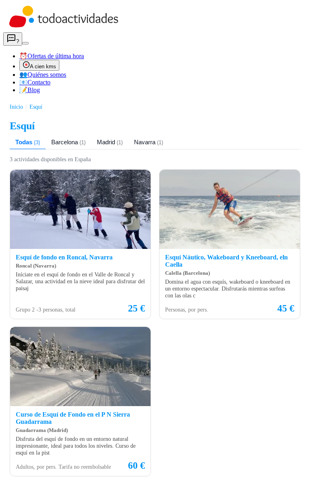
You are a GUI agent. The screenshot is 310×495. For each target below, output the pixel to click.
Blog (29, 89)
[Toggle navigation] (25, 43)
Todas (27, 142)
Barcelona (68, 142)
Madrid (110, 142)
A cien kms (43, 66)
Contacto (34, 82)
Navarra (148, 142)
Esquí (35, 106)
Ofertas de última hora (51, 56)
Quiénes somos (42, 74)
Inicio (16, 106)
